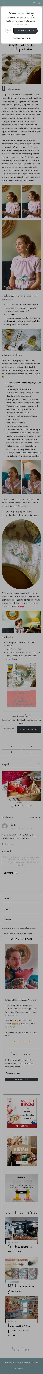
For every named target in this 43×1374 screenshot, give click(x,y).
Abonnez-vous (25, 31)
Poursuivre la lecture (21, 38)
